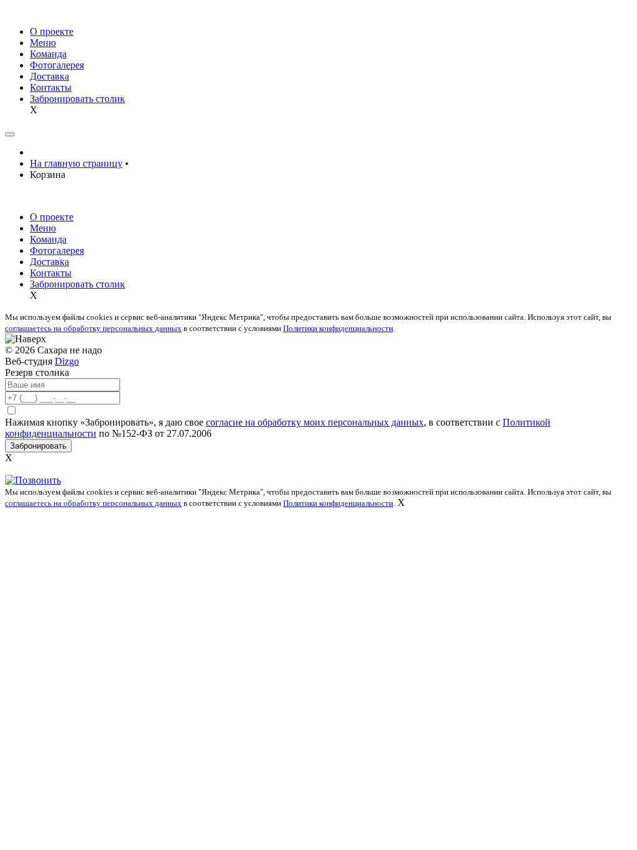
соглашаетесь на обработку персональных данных (93, 328)
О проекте (51, 31)
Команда (48, 54)
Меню (43, 42)
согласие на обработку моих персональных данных (315, 422)
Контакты (51, 87)
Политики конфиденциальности (338, 328)
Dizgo (67, 361)
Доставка (49, 76)
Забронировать (38, 446)
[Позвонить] (33, 480)
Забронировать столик (77, 98)
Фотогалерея (57, 65)
